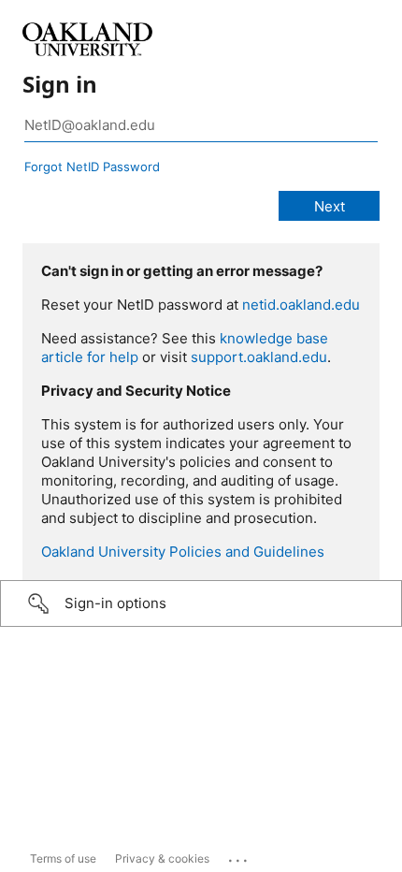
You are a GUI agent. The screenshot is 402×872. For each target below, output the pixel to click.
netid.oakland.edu (301, 304)
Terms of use (63, 858)
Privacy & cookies (162, 858)
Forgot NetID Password (92, 166)
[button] (201, 603)
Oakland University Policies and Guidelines (182, 551)
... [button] (239, 856)
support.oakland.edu (259, 357)
